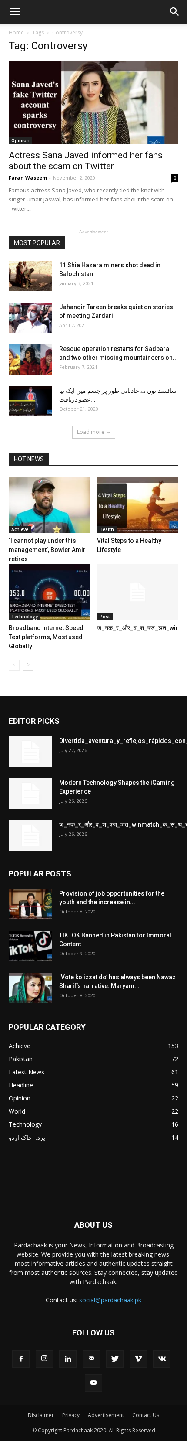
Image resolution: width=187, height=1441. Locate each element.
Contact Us (145, 1415)
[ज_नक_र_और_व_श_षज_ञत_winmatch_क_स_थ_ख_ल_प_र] (138, 592)
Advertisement (106, 1415)
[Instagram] (44, 1359)
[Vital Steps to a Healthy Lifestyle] (138, 505)
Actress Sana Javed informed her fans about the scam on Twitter (86, 160)
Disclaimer (41, 1415)
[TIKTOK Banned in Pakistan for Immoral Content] (30, 946)
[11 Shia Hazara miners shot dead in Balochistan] (30, 276)
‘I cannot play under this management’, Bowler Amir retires (47, 549)
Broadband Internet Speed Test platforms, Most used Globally (46, 637)
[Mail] (91, 1359)
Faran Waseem (28, 177)
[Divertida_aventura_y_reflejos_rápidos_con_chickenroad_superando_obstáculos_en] (30, 751)
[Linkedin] (68, 1359)
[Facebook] (21, 1359)
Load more (90, 432)
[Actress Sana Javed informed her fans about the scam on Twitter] (93, 102)
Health (107, 529)
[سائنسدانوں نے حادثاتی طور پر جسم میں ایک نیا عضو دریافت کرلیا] (30, 401)
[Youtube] (93, 1383)
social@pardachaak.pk (110, 1300)
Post (105, 616)
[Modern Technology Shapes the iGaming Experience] (30, 793)
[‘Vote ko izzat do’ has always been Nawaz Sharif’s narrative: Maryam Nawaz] (30, 988)
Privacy (71, 1415)
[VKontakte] (161, 1359)
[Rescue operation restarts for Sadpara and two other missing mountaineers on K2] (30, 359)
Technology (24, 616)
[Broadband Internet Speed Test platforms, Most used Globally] (49, 592)
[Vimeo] (138, 1359)
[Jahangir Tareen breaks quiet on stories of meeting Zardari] (30, 318)
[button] (175, 12)
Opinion (20, 140)
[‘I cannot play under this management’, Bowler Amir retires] (49, 505)
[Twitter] (115, 1359)
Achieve (19, 529)
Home (16, 32)
